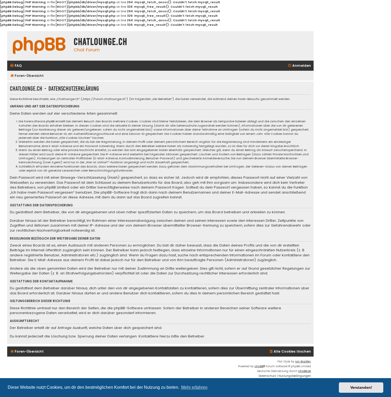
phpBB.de (304, 371)
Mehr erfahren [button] (194, 387)
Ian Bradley (303, 361)
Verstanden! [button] (361, 387)
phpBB (259, 366)
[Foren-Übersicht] (39, 45)
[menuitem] (16, 65)
